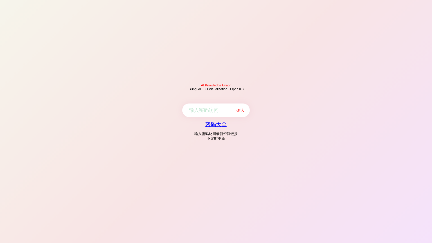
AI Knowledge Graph (216, 85)
